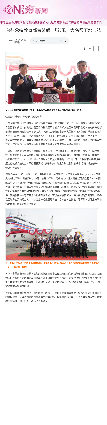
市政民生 (5, 22)
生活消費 (28, 22)
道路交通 (39, 22)
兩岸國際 (73, 22)
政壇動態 (85, 22)
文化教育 (51, 22)
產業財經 (62, 22)
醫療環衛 (16, 22)
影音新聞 (96, 22)
